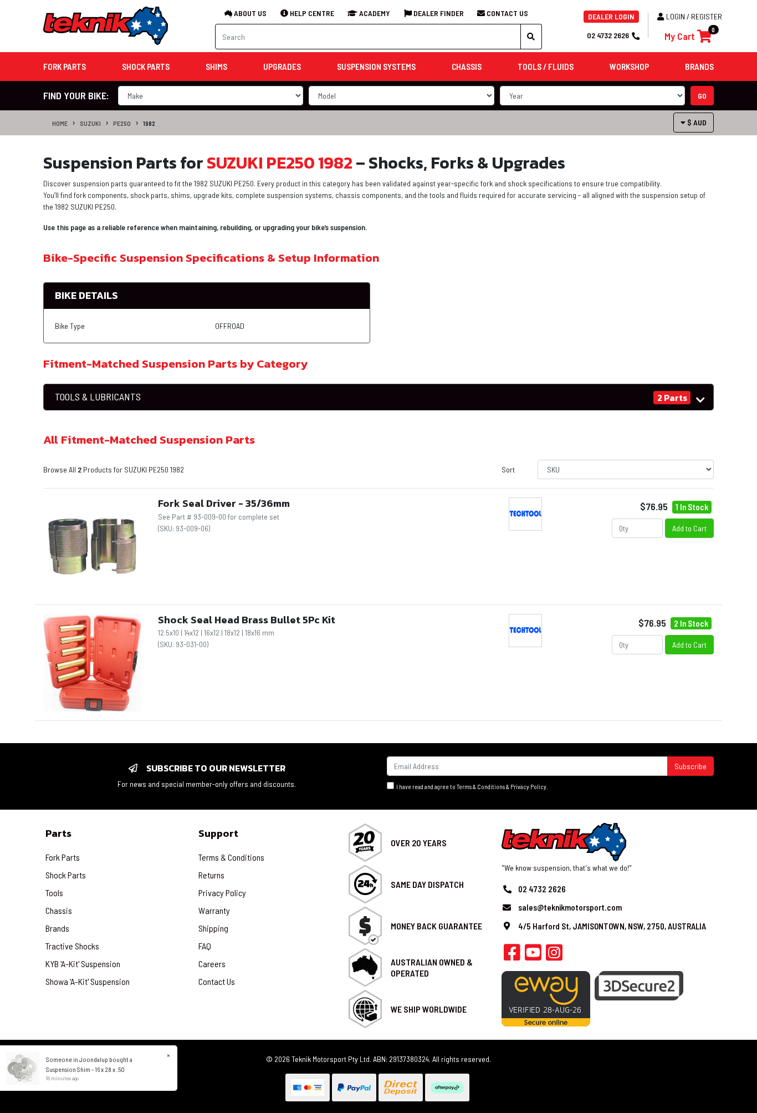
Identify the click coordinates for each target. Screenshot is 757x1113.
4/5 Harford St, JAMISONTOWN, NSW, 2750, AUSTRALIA (612, 926)
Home (60, 123)
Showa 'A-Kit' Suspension (87, 981)
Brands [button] (699, 67)
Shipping (213, 928)
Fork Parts (62, 857)
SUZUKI (90, 123)
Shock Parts (65, 875)
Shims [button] (216, 67)
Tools (54, 892)
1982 (149, 123)
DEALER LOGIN (611, 16)
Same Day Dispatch (427, 884)
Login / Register (694, 16)
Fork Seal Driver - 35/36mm (224, 503)
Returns (211, 875)
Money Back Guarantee (436, 926)
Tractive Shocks (72, 946)
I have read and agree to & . (471, 786)
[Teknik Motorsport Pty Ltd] (106, 25)
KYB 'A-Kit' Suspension (82, 963)
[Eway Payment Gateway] (546, 997)
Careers (212, 963)
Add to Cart (689, 528)
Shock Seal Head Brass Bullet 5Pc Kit (246, 619)
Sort (508, 469)
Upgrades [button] (282, 67)
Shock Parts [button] (146, 67)
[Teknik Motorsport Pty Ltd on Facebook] (512, 955)
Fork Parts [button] (64, 67)
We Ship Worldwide (429, 1009)
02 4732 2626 (608, 35)
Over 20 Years (419, 842)
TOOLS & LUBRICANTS (98, 397)
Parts (58, 833)
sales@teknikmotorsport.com (570, 907)
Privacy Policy (528, 786)
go (702, 95)
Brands (57, 928)
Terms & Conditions (481, 786)
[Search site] (531, 36)
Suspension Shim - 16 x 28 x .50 (85, 1069)
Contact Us (216, 981)
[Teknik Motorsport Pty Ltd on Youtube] (533, 955)
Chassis (58, 910)
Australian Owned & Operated (432, 967)
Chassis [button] (467, 67)
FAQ (204, 946)
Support (218, 833)
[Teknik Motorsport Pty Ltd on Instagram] (554, 955)
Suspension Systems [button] (376, 67)
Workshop (629, 67)
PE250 (122, 123)
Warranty (214, 910)
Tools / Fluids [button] (546, 67)
